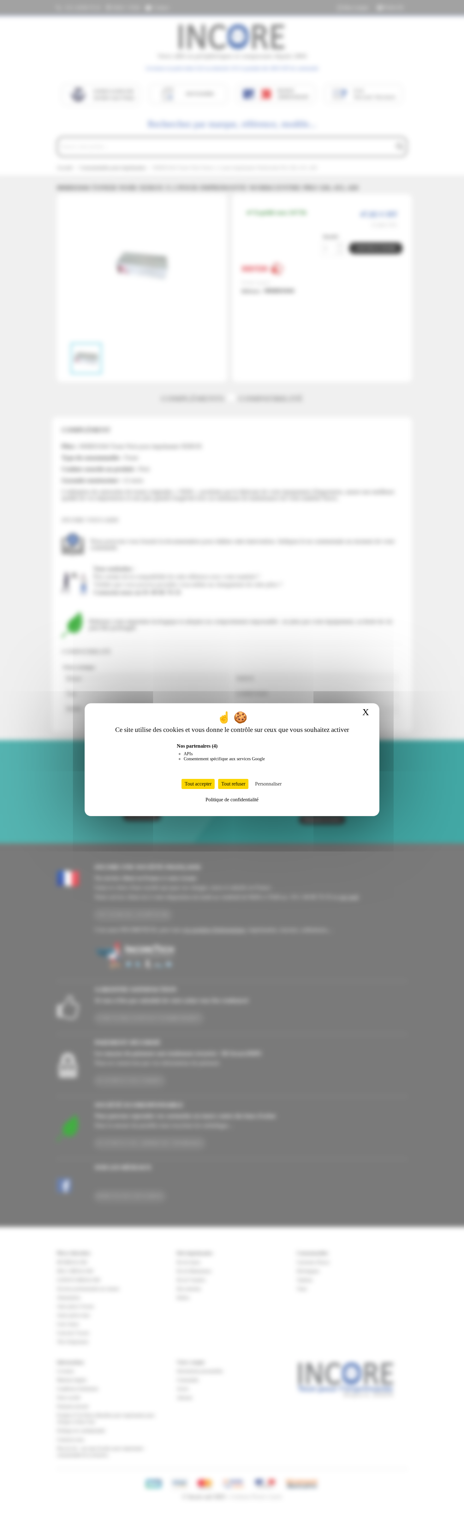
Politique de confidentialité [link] (232, 799)
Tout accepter (198, 783)
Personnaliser (268, 783)
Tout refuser (233, 783)
